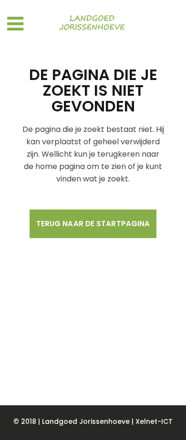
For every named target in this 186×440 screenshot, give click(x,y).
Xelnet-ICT (154, 421)
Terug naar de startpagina (93, 224)
